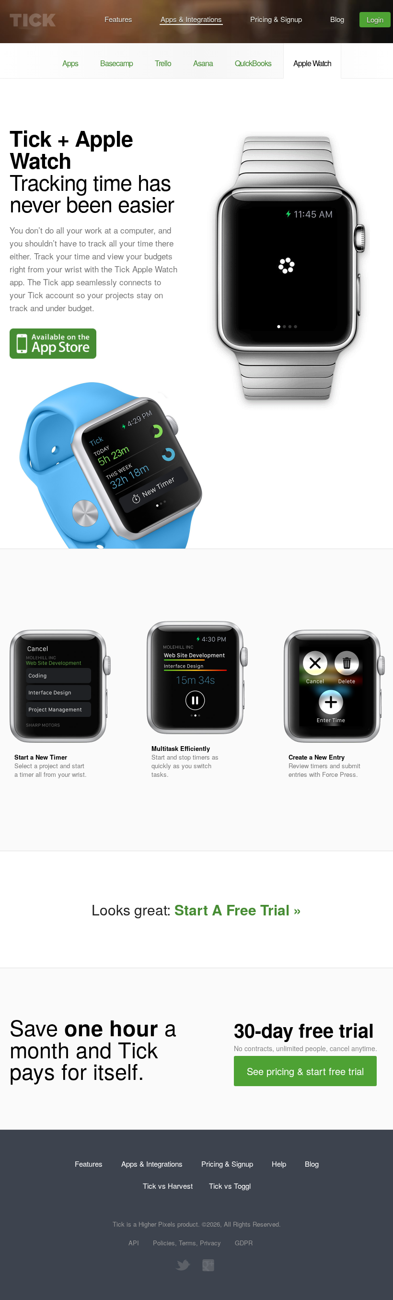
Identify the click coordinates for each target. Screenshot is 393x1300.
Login (375, 19)
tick (33, 20)
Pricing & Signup (276, 19)
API (133, 1242)
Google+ (205, 1265)
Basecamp (116, 63)
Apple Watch (312, 63)
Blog (337, 19)
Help (279, 1164)
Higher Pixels (157, 1224)
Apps (70, 63)
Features (118, 19)
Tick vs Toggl (230, 1186)
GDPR (244, 1242)
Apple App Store (53, 343)
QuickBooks (253, 63)
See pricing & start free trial (305, 1071)
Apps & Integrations (191, 19)
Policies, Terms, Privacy (187, 1242)
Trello (163, 63)
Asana (203, 63)
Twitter (182, 1265)
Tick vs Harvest (168, 1186)
